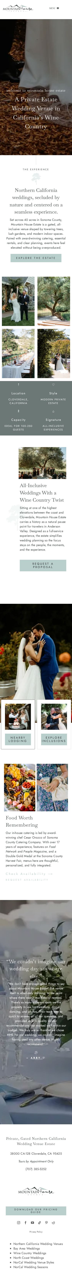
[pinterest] (46, 1222)
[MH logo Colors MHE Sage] (36, 1183)
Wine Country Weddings (29, 1253)
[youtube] (32, 1222)
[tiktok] (39, 1222)
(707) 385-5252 (36, 1169)
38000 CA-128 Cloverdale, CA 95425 (36, 1153)
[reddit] (53, 1222)
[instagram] (18, 1222)
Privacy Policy (36, 1231)
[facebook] (25, 1222)
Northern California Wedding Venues (38, 1244)
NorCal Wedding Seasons (30, 1267)
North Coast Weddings (28, 1258)
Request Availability (27, 880)
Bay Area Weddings (26, 1248)
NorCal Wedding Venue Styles (33, 1262)
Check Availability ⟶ (29, 874)
